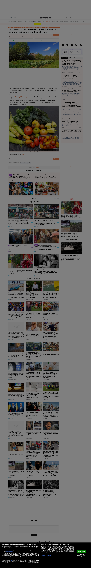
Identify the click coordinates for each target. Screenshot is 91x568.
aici (12, 560)
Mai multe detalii (9, 551)
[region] (45, 555)
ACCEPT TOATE (81, 551)
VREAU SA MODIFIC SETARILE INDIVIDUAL (81, 555)
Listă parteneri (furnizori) (46, 555)
